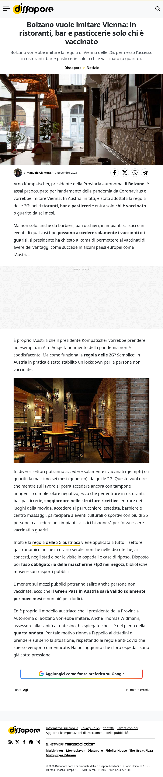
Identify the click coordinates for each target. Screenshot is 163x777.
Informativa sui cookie (62, 728)
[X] (17, 741)
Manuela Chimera (39, 173)
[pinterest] (31, 741)
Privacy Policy (90, 728)
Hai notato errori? (137, 690)
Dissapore (73, 67)
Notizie (93, 67)
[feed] (10, 741)
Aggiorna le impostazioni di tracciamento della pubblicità (87, 733)
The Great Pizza (141, 750)
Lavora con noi (127, 728)
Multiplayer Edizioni (61, 755)
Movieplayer (75, 750)
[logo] (33, 8)
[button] (114, 172)
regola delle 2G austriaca (56, 542)
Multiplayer (54, 750)
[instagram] (38, 741)
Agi (25, 690)
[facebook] (24, 741)
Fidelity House (116, 750)
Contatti (108, 728)
